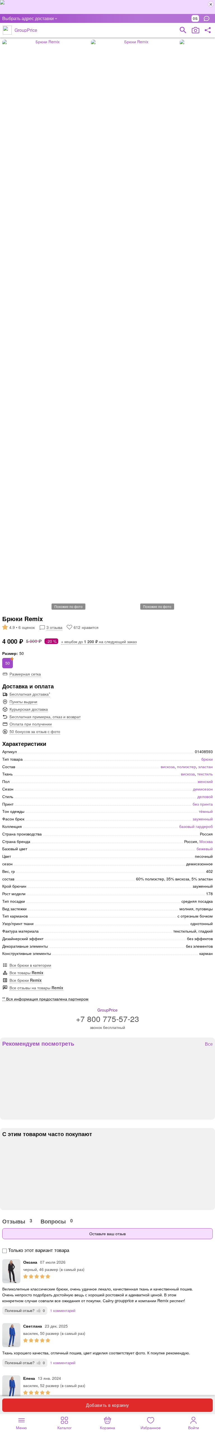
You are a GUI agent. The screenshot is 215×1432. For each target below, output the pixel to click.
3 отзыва (54, 627)
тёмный (206, 811)
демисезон (203, 789)
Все (209, 1044)
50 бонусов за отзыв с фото (35, 731)
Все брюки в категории (30, 965)
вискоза (168, 766)
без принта (203, 804)
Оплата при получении (31, 724)
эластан (205, 766)
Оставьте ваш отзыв (107, 1233)
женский (205, 781)
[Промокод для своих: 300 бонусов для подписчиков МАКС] (107, 7)
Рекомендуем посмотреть (38, 1043)
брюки (207, 759)
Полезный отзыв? (25, 1310)
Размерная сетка (25, 674)
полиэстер (186, 766)
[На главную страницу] (7, 30)
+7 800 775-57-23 (107, 1018)
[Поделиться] (207, 30)
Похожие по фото (68, 606)
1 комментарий (62, 1310)
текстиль (205, 774)
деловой (205, 796)
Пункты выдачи (23, 701)
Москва (206, 841)
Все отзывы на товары (36, 987)
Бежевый (205, 848)
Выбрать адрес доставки (28, 18)
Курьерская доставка (29, 709)
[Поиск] (183, 30)
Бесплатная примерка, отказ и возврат (45, 716)
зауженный (203, 819)
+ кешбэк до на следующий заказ (99, 641)
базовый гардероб (196, 826)
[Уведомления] (208, 18)
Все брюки (26, 980)
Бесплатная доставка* (30, 694)
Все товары (26, 972)
